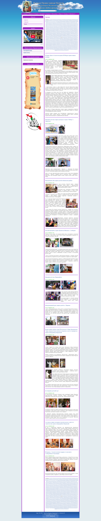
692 (70, 49)
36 (47, 20)
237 (77, 28)
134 (61, 23)
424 (49, 37)
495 (51, 40)
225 (60, 28)
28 (72, 19)
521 (56, 41)
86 (64, 21)
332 (49, 33)
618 (63, 504)
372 (72, 34)
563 (50, 502)
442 (74, 37)
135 (63, 23)
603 (74, 503)
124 (47, 23)
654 (49, 48)
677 (49, 49)
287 (50, 31)
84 (62, 21)
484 (68, 39)
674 (77, 48)
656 (51, 48)
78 (56, 21)
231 (68, 28)
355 (49, 34)
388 (63, 35)
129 (54, 23)
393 (70, 35)
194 (49, 485)
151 (53, 483)
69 (47, 21)
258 (74, 29)
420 (75, 36)
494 (50, 40)
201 (58, 485)
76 (54, 21)
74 (52, 21)
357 (51, 34)
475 (56, 39)
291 (56, 31)
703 (62, 50)
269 (57, 30)
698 (55, 50)
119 (72, 22)
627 (75, 504)
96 (74, 21)
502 (61, 40)
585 (49, 503)
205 (64, 485)
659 (56, 48)
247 (58, 29)
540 (50, 42)
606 (46, 504)
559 (77, 42)
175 (54, 484)
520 (54, 41)
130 (56, 23)
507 (68, 40)
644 (67, 47)
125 (49, 23)
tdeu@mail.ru (56, 514)
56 (67, 20)
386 (60, 35)
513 (77, 40)
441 (72, 37)
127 (51, 23)
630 (47, 47)
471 (50, 39)
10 (54, 19)
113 (64, 22)
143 (74, 23)
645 (68, 47)
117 (69, 22)
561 (47, 502)
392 (68, 35)
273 (63, 30)
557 (74, 42)
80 (58, 21)
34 (45, 20)
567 (56, 502)
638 (58, 47)
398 (77, 35)
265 (51, 30)
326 (72, 32)
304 (74, 31)
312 (53, 32)
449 (51, 38)
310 (50, 32)
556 (72, 42)
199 (56, 485)
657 (53, 48)
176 (56, 484)
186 (70, 484)
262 (47, 30)
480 (63, 39)
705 (65, 50)
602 (72, 503)
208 (68, 485)
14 (58, 19)
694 (72, 49)
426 (51, 37)
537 (46, 42)
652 (46, 48)
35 (46, 20)
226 (61, 28)
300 (68, 31)
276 (67, 30)
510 (72, 40)
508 (70, 40)
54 (65, 20)
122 (76, 22)
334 (51, 33)
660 (57, 48)
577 (70, 502)
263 (49, 30)
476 (57, 39)
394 (71, 35)
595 (63, 503)
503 (63, 40)
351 (75, 33)
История (36, 13)
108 (57, 22)
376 (46, 35)
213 (75, 485)
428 (54, 37)
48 (59, 20)
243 (53, 29)
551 (65, 42)
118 (71, 22)
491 (46, 40)
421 (77, 36)
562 (49, 502)
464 (72, 38)
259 (75, 29)
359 (54, 34)
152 (54, 483)
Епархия (48, 13)
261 (46, 30)
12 (56, 19)
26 (70, 19)
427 (53, 37)
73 (51, 21)
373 (74, 34)
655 (50, 48)
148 (49, 483)
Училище (66, 13)
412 (64, 36)
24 (68, 19)
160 (65, 483)
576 (68, 502)
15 (59, 19)
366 (64, 34)
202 (60, 485)
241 (50, 29)
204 (63, 485)
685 (60, 49)
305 (75, 31)
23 (67, 19)
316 (58, 32)
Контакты (72, 13)
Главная (25, 13)
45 (56, 20)
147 (47, 483)
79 (57, 21)
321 (65, 32)
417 (71, 36)
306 (77, 31)
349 (72, 33)
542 (53, 42)
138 (67, 23)
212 (74, 485)
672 (74, 48)
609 (50, 504)
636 (56, 47)
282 (75, 30)
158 (63, 483)
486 (71, 39)
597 (65, 503)
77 (55, 21)
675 (46, 49)
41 (52, 20)
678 (50, 49)
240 (49, 29)
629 (46, 47)
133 (60, 23)
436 (65, 37)
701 (59, 50)
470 (49, 39)
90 (68, 21)
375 (77, 34)
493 (49, 40)
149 (50, 483)
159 (64, 483)
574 (65, 502)
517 (50, 41)
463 (71, 38)
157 (61, 483)
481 (64, 39)
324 (70, 32)
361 (57, 34)
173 (51, 484)
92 (70, 21)
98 (76, 21)
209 (70, 485)
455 (60, 38)
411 (63, 36)
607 (47, 504)
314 (56, 32)
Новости (31, 13)
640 (61, 47)
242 (51, 29)
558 (75, 42)
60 (71, 20)
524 (60, 41)
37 (48, 20)
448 (50, 38)
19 (63, 19)
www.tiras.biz (52, 515)
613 (56, 504)
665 (64, 48)
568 (57, 502)
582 (77, 502)
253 (67, 29)
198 (54, 485)
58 (69, 20)
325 (71, 32)
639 (60, 47)
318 (61, 32)
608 (49, 504)
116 (68, 22)
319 (63, 32)
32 (76, 19)
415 (68, 36)
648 (72, 47)
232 (70, 28)
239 (47, 29)
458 (64, 38)
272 (61, 30)
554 (70, 42)
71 (49, 21)
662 (60, 48)
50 (61, 20)
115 (67, 22)
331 (47, 33)
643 (65, 47)
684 (58, 49)
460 (67, 38)
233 (71, 28)
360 (56, 34)
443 (75, 37)
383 (56, 35)
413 (65, 36)
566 (54, 502)
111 (61, 22)
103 (50, 22)
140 (70, 23)
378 (49, 35)
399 (46, 36)
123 (46, 23)
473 (53, 39)
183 (65, 484)
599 (68, 503)
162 (68, 483)
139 (68, 23)
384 (57, 35)
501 (60, 40)
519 (53, 41)
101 (48, 22)
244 (54, 29)
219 (51, 28)
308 (47, 32)
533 (72, 41)
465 (74, 38)
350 (74, 33)
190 (75, 484)
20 (64, 19)
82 (60, 21)
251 (64, 29)
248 (60, 29)
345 (67, 33)
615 (58, 504)
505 (65, 40)
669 (70, 48)
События (26, 22)
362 (58, 34)
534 (74, 41)
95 (73, 21)
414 (67, 36)
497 (54, 40)
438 (68, 37)
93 (71, 21)
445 (46, 38)
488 (74, 39)
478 (60, 39)
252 (65, 29)
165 (72, 483)
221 (54, 28)
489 (75, 39)
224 (58, 28)
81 (59, 21)
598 (67, 503)
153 (56, 483)
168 (77, 483)
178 (58, 484)
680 (53, 49)
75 (53, 21)
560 (46, 502)
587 (51, 503)
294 (60, 31)
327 (74, 32)
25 (69, 19)
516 (49, 41)
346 (68, 33)
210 (71, 485)
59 (70, 20)
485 (70, 39)
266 (53, 30)
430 (57, 37)
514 (46, 41)
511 (74, 40)
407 (57, 36)
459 (65, 38)
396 (74, 35)
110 (60, 22)
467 (77, 38)
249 (61, 29)
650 (75, 47)
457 (63, 38)
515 (47, 41)
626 (74, 504)
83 (61, 21)
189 (74, 484)
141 (71, 23)
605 (77, 503)
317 (60, 32)
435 (64, 37)
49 (60, 20)
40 (51, 20)
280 (72, 30)
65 (76, 20)
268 (56, 30)
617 (61, 504)
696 (75, 49)
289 (53, 31)
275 (65, 30)
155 (58, 483)
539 (49, 42)
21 (65, 19)
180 (61, 484)
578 (71, 502)
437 (67, 37)
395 (72, 35)
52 (63, 20)
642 (64, 47)
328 (75, 32)
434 (63, 37)
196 (51, 485)
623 (70, 504)
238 (46, 29)
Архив (25, 24)
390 (65, 35)
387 (61, 35)
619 (64, 504)
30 (74, 19)
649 (74, 47)
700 (58, 50)
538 (47, 42)
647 (71, 47)
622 (68, 504)
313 (54, 32)
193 (47, 485)
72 (50, 21)
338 (57, 33)
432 (60, 37)
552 (67, 42)
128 (53, 23)
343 (64, 33)
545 (57, 42)
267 (54, 30)
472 (51, 39)
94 (72, 21)
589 (54, 503)
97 (75, 21)
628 (77, 504)
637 (57, 47)
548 (61, 42)
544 (56, 42)
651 (77, 47)
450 (53, 38)
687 (63, 49)
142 (72, 23)
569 (58, 502)
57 (68, 20)
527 (64, 41)
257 (72, 29)
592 (58, 503)
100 (46, 22)
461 (68, 38)
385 (58, 35)
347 (70, 33)
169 (46, 484)
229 (65, 28)
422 (46, 37)
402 (50, 36)
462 (70, 38)
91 (69, 21)
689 (65, 49)
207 (67, 485)
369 (68, 34)
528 (65, 41)
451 (54, 38)
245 (56, 29)
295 (61, 31)
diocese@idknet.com (49, 514)
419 (74, 36)
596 (64, 503)
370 (70, 34)
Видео (60, 13)
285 (47, 31)
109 (59, 22)
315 (57, 32)
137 (65, 23)
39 (50, 20)
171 (49, 484)
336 (54, 33)
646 (70, 47)
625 (72, 504)
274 (64, 30)
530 (68, 41)
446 (47, 38)
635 (54, 47)
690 (67, 49)
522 (57, 41)
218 (50, 28)
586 (50, 503)
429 (56, 37)
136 (64, 23)
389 (64, 35)
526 (63, 41)
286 (49, 31)
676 (47, 49)
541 (51, 42)
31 (75, 19)
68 (46, 21)
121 (75, 22)
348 (71, 33)
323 (68, 32)
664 (63, 48)
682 (56, 49)
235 (74, 28)
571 (61, 502)
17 (61, 19)
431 (58, 37)
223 (57, 28)
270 (58, 30)
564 (51, 502)
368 (67, 34)
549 (63, 42)
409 (60, 36)
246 (57, 29)
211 (72, 485)
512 (75, 40)
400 (47, 36)
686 (61, 49)
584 (47, 503)
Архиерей (42, 13)
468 (46, 39)
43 (54, 20)
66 (77, 20)
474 (54, 39)
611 (53, 504)
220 (53, 28)
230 (67, 28)
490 (77, 39)
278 (70, 30)
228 (64, 28)
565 (53, 502)
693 (71, 49)
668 (68, 48)
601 (71, 503)
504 (64, 40)
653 (47, 48)
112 (63, 22)
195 (50, 485)
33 (77, 19)
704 (63, 50)
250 (63, 29)
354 (47, 34)
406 (56, 36)
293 (58, 31)
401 (49, 36)
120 (74, 22)
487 (72, 39)
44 (55, 20)
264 (50, 30)
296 (63, 31)
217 (49, 28)
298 (65, 31)
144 (75, 23)
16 (60, 19)
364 (61, 34)
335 (53, 33)
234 (72, 28)
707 (68, 50)
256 (71, 29)
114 (65, 22)
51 (62, 20)
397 (75, 35)
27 (71, 19)
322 (67, 32)
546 (58, 42)
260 (77, 29)
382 (54, 35)
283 (77, 30)
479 (61, 39)
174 (53, 484)
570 (60, 502)
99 (77, 21)
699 (56, 50)
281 (74, 30)
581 (75, 502)
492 (47, 40)
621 (67, 504)
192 (46, 485)
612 (54, 504)
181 (63, 484)
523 (58, 41)
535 (75, 41)
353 (46, 34)
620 (65, 504)
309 (49, 32)
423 (47, 37)
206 (65, 485)
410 (61, 36)
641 (63, 47)
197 (53, 485)
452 (56, 38)
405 (54, 36)
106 (55, 22)
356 (50, 34)
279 (71, 30)
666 (65, 48)
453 (57, 38)
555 (71, 42)
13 (57, 19)
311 (51, 32)
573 (64, 502)
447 (49, 38)
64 (75, 20)
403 (51, 36)
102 (49, 22)
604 (75, 503)
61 (72, 20)
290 (54, 31)
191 (77, 484)
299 (67, 31)
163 (70, 483)
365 (63, 34)
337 (56, 33)
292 (57, 31)
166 (74, 483)
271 (60, 30)
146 (46, 483)
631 (49, 47)
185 (68, 484)
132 (58, 23)
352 (77, 33)
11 (55, 19)
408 (58, 36)
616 (60, 504)
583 (46, 503)
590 (56, 503)
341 (61, 33)
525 (61, 41)
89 (67, 21)
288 (51, 31)
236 (75, 28)
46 (57, 20)
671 (72, 48)
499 (57, 40)
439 (70, 37)
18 (62, 19)
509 (71, 40)
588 (53, 503)
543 (54, 42)
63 (74, 20)
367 (65, 34)
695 (74, 49)
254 (68, 29)
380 (51, 35)
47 (58, 20)
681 (54, 49)
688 (64, 49)
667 (67, 48)
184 (67, 484)
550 (64, 42)
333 (50, 33)
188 (72, 484)
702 (61, 50)
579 (72, 502)
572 (63, 502)
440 (71, 37)
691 (68, 49)
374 (75, 34)
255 (70, 29)
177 (57, 484)
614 (57, 504)
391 (67, 35)
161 (67, 483)
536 (77, 41)
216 (47, 28)
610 (51, 504)
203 (61, 485)
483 (67, 39)
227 (63, 28)
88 (66, 21)
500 (58, 40)
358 (53, 34)
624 (71, 504)
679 (51, 49)
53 (64, 20)
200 (57, 485)
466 (75, 38)
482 (65, 39)
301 (70, 31)
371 (71, 34)
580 (74, 502)
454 (58, 38)
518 (51, 41)
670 (71, 48)
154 (57, 483)
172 (50, 484)
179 (60, 484)
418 (72, 36)
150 (51, 483)
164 (71, 483)
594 (61, 503)
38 (49, 20)
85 (63, 21)
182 (64, 484)
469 (47, 39)
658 (54, 48)
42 (53, 20)
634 (53, 47)
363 (60, 34)
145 (77, 23)
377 (47, 35)
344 (65, 33)
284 (46, 31)
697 (77, 49)
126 (50, 23)
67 (45, 21)
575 (67, 502)
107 (56, 22)
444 (77, 37)
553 (68, 42)
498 (56, 40)
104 (52, 22)
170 (47, 484)
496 (53, 40)
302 (71, 31)
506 (67, 40)
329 (77, 32)
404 (53, 36)
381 (53, 35)
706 (66, 50)
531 (70, 41)
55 (66, 20)
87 (65, 21)
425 (50, 37)
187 (71, 484)
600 (70, 503)
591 (57, 503)
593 (60, 503)
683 (57, 49)
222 (56, 28)
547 (60, 42)
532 (71, 41)
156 (60, 483)
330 (46, 33)
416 (70, 36)
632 (50, 47)
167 (75, 483)
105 (53, 22)
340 (60, 33)
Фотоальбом (54, 13)
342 (63, 33)
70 (48, 21)
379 (50, 35)
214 (77, 485)
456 (61, 38)
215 (46, 28)
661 (58, 48)
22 (66, 19)
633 (51, 47)
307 (46, 32)
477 (58, 39)
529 (67, 41)
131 (57, 23)
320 (64, 32)
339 (58, 33)
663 (61, 48)
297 (64, 31)
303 (72, 31)
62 (73, 20)
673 (75, 48)
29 (73, 19)
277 (68, 30)
